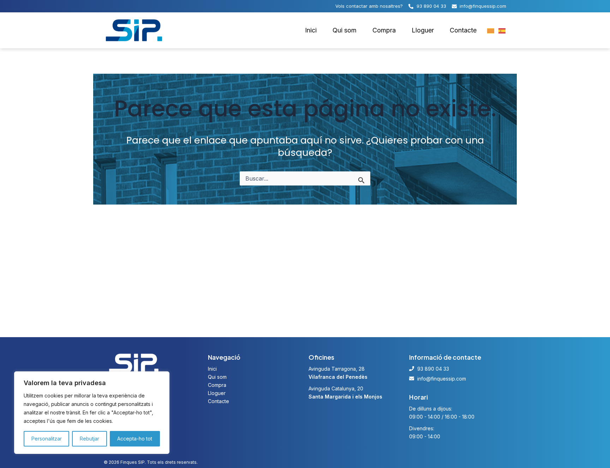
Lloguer (423, 30)
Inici (311, 30)
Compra (384, 30)
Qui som (345, 30)
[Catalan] (491, 30)
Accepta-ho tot (134, 439)
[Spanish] (502, 30)
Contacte (463, 30)
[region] (91, 412)
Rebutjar (89, 439)
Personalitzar (46, 439)
